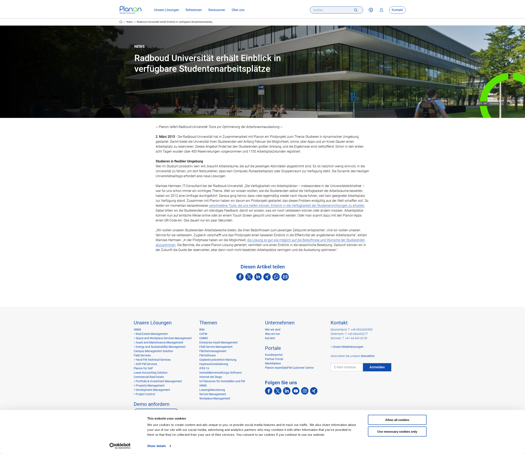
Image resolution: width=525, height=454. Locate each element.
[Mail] (285, 277)
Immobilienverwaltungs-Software (220, 372)
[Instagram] (304, 391)
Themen (208, 323)
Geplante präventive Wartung (217, 359)
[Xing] (267, 277)
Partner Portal (274, 359)
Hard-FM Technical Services (153, 359)
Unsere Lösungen (166, 10)
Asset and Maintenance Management (159, 342)
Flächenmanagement (212, 351)
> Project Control (144, 394)
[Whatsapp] (276, 277)
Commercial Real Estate (149, 377)
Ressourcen (216, 10)
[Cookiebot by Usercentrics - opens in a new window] (120, 446)
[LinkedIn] (258, 277)
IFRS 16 (204, 368)
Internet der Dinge (210, 377)
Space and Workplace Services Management (163, 338)
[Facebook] (240, 277)
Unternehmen (279, 323)
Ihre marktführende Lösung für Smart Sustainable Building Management (120, 22)
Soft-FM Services (146, 364)
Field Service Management (216, 346)
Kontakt (397, 10)
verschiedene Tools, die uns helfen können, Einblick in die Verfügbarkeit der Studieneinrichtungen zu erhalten (286, 206)
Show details (156, 446)
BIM (201, 329)
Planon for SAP (143, 368)
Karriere (270, 338)
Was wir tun (272, 333)
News (130, 22)
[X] (249, 277)
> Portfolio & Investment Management (158, 381)
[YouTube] (295, 391)
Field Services (142, 355)
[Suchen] (355, 10)
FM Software (207, 355)
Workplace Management (214, 398)
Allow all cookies (397, 420)
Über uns (238, 10)
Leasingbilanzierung (212, 389)
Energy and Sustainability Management (161, 346)
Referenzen (194, 10)
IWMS (137, 329)
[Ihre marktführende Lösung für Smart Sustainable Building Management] (130, 10)
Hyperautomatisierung (213, 364)
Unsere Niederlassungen (348, 346)
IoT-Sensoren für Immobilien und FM (222, 381)
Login (381, 10)
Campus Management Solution (153, 351)
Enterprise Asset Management (218, 342)
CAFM (203, 333)
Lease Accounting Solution (151, 372)
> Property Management (149, 385)
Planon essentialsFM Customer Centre (289, 367)
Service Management (212, 394)
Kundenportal (273, 354)
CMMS (203, 338)
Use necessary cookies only (397, 431)
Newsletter (368, 356)
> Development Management (152, 389)
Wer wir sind (272, 329)
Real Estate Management (151, 333)
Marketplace (273, 363)
